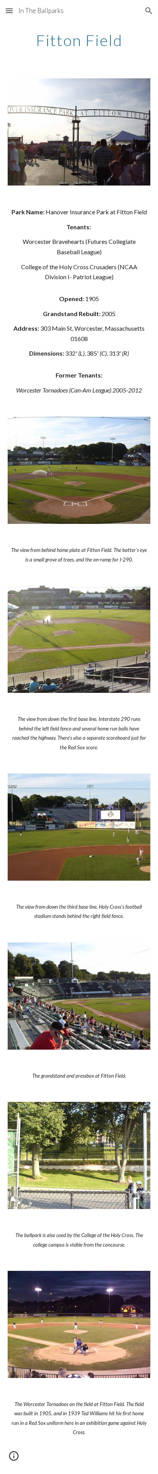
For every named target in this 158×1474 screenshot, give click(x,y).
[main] (79, 40)
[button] (9, 10)
